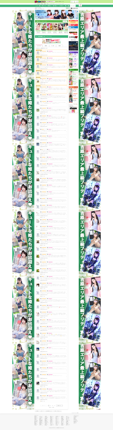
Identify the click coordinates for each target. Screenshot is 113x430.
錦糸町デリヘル (41, 423)
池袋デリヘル (36, 418)
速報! (68, 5)
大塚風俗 (40, 424)
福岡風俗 (51, 420)
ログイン (75, 423)
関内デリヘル (46, 419)
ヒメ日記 (61, 5)
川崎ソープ (57, 420)
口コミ (73, 5)
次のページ (59, 405)
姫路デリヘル (51, 418)
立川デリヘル (41, 416)
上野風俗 (46, 416)
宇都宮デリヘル (68, 424)
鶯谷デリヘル (36, 422)
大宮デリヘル (46, 424)
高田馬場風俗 (41, 420)
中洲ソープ (51, 423)
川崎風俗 (67, 423)
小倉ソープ (67, 416)
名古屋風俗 (62, 419)
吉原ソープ (51, 422)
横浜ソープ (67, 422)
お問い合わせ (75, 422)
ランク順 (52, 45)
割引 (40, 5)
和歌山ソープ (57, 423)
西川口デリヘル (46, 422)
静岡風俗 (62, 418)
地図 (65, 5)
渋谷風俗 (35, 419)
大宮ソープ (57, 419)
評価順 (60, 45)
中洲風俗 (51, 419)
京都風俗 (62, 423)
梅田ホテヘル (51, 416)
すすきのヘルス (68, 420)
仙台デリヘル (67, 419)
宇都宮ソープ (62, 424)
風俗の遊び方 (75, 419)
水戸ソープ (57, 424)
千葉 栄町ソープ (57, 416)
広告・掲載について (76, 416)
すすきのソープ (52, 424)
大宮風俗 (46, 423)
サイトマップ (75, 420)
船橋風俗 (46, 420)
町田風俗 (40, 418)
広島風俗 (62, 420)
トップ (37, 5)
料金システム (44, 5)
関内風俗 (46, 418)
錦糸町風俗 (40, 422)
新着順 (46, 45)
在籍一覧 (55, 5)
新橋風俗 (35, 423)
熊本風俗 (62, 416)
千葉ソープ (62, 422)
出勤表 (50, 5)
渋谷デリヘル (36, 420)
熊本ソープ (67, 418)
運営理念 (75, 418)
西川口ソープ (57, 418)
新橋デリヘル (36, 424)
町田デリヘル (41, 419)
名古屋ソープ (57, 422)
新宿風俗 (35, 416)
